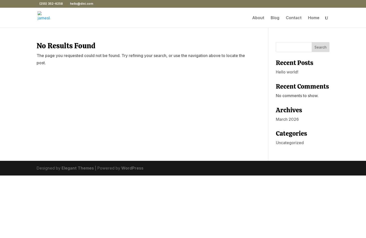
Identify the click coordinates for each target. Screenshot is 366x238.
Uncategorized (290, 142)
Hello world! (287, 71)
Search (320, 47)
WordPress (132, 168)
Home (313, 18)
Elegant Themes (77, 168)
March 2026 (287, 119)
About (258, 18)
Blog (275, 18)
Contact (294, 18)
